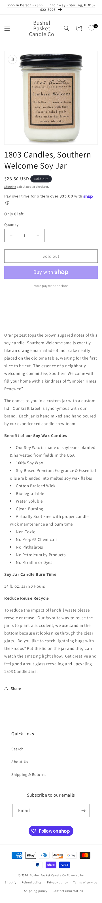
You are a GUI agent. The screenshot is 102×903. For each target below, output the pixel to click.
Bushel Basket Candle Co (48, 875)
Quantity (11, 224)
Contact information (68, 891)
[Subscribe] (83, 810)
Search (17, 748)
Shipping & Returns (28, 774)
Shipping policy (36, 891)
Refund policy (32, 882)
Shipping (10, 186)
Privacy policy (57, 882)
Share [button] (16, 688)
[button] (7, 28)
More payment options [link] (51, 286)
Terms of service (85, 882)
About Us (19, 761)
